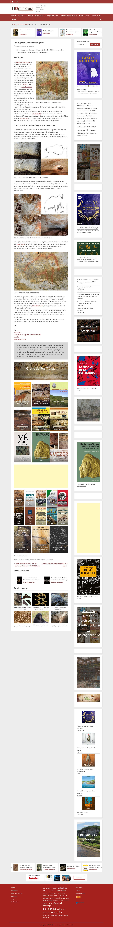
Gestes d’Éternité (25, 31)
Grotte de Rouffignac (40, 368)
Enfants (13, 19)
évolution (84, 135)
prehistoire (79, 130)
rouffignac (50, 559)
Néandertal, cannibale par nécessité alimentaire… (31, 579)
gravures (26, 559)
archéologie (81, 106)
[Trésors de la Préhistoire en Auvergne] (88, 717)
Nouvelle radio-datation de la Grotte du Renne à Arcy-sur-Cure (26, 866)
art (19, 559)
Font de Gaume (27, 87)
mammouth (33, 559)
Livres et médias (96, 16)
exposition (93, 110)
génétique (94, 113)
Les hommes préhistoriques (68, 16)
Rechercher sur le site (83, 41)
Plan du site (79, 887)
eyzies (51, 895)
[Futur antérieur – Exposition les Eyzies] (88, 739)
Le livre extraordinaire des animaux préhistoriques (63, 516)
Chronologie (39, 16)
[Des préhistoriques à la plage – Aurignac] (88, 782)
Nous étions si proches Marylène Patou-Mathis (30, 501)
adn (78, 103)
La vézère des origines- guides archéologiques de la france (22, 458)
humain (88, 118)
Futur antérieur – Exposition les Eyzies (49, 31)
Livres (12, 899)
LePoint (16, 337)
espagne (55, 893)
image (92, 118)
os (86, 123)
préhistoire (89, 130)
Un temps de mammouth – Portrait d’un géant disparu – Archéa (19, 518)
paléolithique (83, 126)
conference (80, 108)
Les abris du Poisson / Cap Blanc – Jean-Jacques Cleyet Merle (41, 403)
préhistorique (81, 133)
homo (94, 116)
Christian (31, 46)
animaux (82, 103)
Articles (30, 16)
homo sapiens (81, 118)
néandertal (90, 121)
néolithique (81, 123)
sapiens (88, 133)
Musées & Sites (84, 16)
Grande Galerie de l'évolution (88, 670)
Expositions (23, 33)
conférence (88, 108)
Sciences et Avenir (20, 339)
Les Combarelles (37, 306)
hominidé (83, 116)
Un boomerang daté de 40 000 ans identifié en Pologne (59, 579)
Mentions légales (80, 893)
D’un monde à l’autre (50, 866)
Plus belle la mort (82, 812)
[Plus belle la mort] (88, 803)
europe (87, 110)
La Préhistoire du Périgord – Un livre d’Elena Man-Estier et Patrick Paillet (41, 427)
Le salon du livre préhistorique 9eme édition (95, 866)
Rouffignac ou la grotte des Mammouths (27, 335)
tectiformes (24, 118)
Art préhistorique (52, 16)
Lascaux (24, 84)
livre (95, 118)
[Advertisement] (41, 476)
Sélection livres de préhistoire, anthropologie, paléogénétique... (90, 160)
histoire (79, 116)
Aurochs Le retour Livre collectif (41, 521)
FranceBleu (17, 332)
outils (89, 123)
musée (83, 121)
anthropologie (87, 103)
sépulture (79, 135)
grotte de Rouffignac (23, 62)
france (82, 113)
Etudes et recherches (22, 555)
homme (89, 116)
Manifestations (93, 869)
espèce (83, 110)
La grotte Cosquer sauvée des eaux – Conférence (71, 866)
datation (95, 108)
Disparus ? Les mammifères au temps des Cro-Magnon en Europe (59, 547)
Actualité (13, 887)
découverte (79, 110)
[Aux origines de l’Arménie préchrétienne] (88, 760)
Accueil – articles (22, 24)
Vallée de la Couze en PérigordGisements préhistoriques (59, 403)
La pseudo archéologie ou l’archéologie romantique (93, 31)
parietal (44, 559)
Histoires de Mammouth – (62, 499)
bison (22, 559)
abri (17, 559)
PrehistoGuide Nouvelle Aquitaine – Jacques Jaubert (41, 458)
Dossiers (20, 16)
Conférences (69, 34)
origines (54, 906)
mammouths (37, 114)
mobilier (78, 121)
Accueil (13, 16)
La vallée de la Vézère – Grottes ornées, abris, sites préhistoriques (59, 458)
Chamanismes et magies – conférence (72, 31)
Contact (78, 890)
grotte (87, 113)
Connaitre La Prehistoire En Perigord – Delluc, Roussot (22, 403)
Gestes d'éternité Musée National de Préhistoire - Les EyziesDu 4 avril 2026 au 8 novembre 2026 (88, 91)
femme (78, 113)
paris (64, 909)
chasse (91, 105)
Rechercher (95, 44)
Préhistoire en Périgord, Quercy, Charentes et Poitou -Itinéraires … (59, 427)
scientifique (93, 133)
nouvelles (39, 559)
